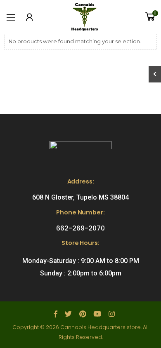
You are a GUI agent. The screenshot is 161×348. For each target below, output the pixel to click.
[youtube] (97, 314)
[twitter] (68, 314)
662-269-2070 (80, 228)
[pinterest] (82, 314)
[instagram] (112, 314)
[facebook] (55, 314)
